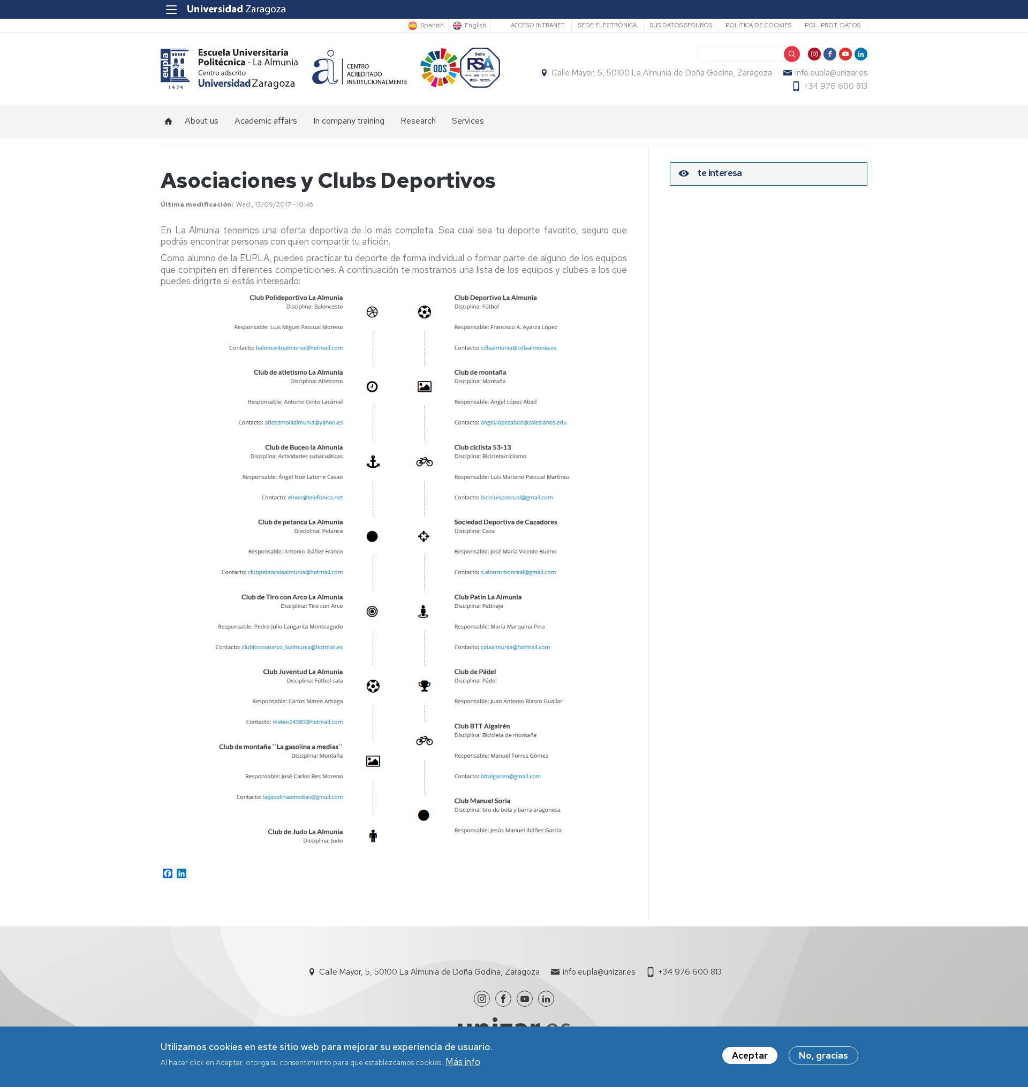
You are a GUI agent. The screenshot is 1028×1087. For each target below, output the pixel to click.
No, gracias (823, 1055)
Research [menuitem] (418, 120)
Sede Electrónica (607, 25)
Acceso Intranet (538, 25)
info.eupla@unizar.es (831, 72)
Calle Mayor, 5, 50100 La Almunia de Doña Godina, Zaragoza (661, 72)
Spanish (432, 25)
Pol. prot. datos (832, 25)
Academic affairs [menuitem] (266, 120)
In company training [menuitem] (348, 120)
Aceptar (750, 1055)
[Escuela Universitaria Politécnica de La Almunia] (229, 69)
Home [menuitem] (169, 121)
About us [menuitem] (201, 120)
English (475, 25)
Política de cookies (758, 25)
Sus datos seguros (681, 25)
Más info (462, 1062)
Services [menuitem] (468, 120)
